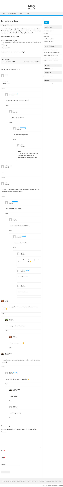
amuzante (17, 52)
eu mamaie (46, 36)
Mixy (31, 5)
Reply (2, 88)
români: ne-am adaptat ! (8, 61)
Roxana (11, 319)
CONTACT (28, 13)
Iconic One (44, 485)
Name (3, 450)
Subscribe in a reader (49, 84)
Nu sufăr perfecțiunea (49, 38)
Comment (4, 432)
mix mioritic (9, 52)
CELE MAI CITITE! (12, 13)
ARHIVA (20, 13)
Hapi (6, 300)
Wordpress (60, 485)
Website (3, 464)
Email (3, 457)
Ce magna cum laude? (49, 41)
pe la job (23, 52)
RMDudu (15, 406)
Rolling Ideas (8, 166)
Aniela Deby (8, 353)
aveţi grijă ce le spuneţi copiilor (31, 61)
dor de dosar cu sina (48, 30)
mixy (4, 25)
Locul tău (46, 33)
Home (3, 13)
